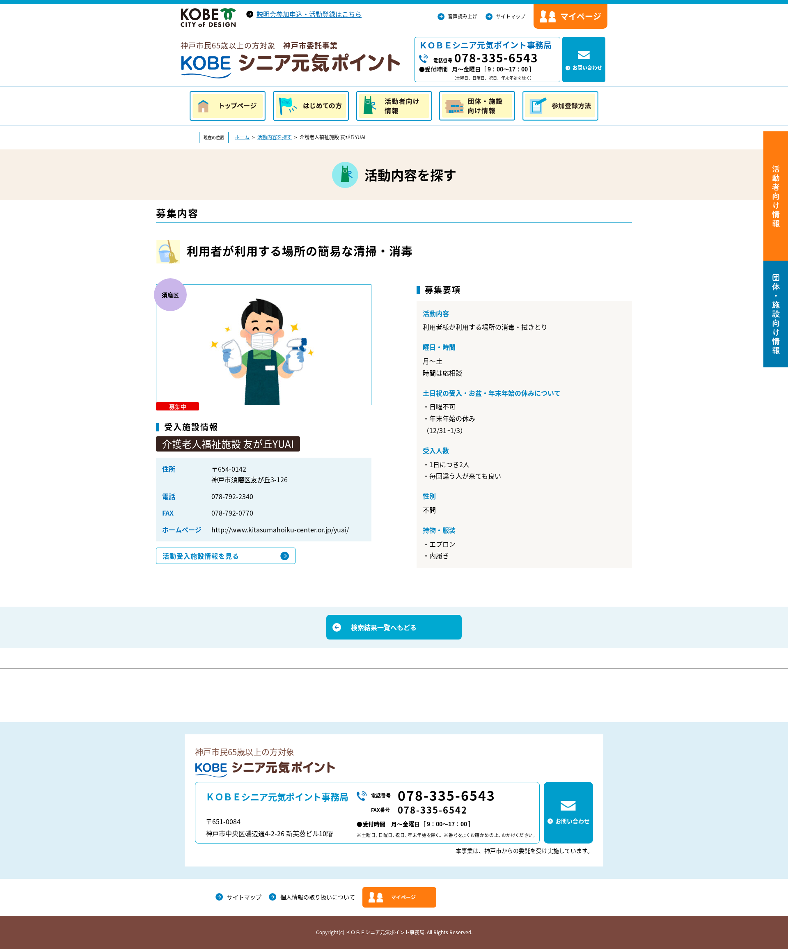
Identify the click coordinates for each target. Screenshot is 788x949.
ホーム (242, 137)
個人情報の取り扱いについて (317, 897)
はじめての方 (311, 106)
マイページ (403, 897)
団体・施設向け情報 (477, 106)
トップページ (228, 106)
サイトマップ (510, 16)
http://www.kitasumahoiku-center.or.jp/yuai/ (280, 529)
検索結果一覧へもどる (384, 627)
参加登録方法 (560, 106)
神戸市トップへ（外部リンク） (208, 17)
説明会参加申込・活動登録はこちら (309, 14)
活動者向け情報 (394, 106)
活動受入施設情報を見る (201, 556)
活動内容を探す (274, 137)
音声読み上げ (462, 16)
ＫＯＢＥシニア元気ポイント (290, 66)
